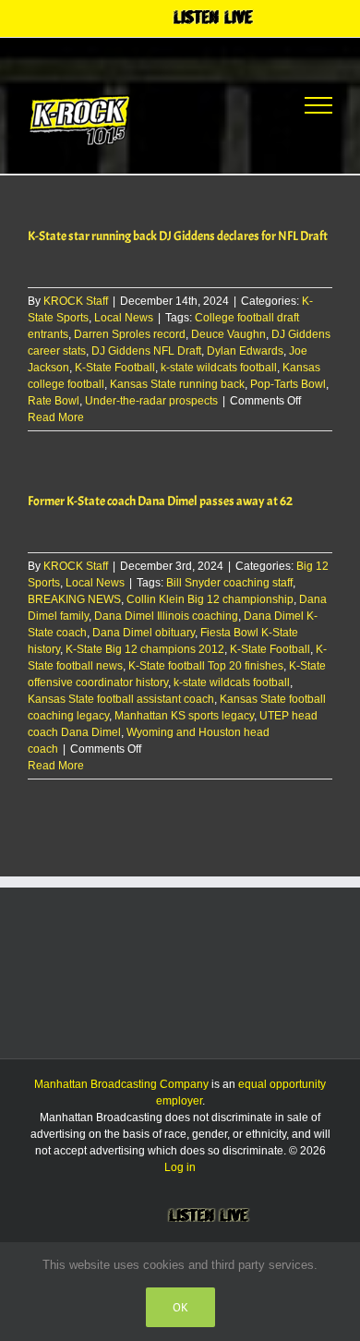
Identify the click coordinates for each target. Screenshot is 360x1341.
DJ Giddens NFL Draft (146, 350)
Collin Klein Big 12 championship (210, 599)
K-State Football (115, 367)
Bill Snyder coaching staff (229, 582)
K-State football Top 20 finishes (205, 665)
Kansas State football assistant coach (121, 699)
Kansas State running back (177, 384)
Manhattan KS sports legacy (184, 715)
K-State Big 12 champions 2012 (145, 649)
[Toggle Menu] (318, 105)
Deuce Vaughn (228, 334)
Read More (56, 417)
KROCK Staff (75, 301)
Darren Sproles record (130, 334)
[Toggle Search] (250, 104)
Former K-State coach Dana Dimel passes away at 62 (160, 501)
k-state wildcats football (219, 367)
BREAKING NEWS (74, 599)
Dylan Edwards (245, 350)
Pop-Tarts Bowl (288, 384)
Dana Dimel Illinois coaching (166, 616)
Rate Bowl (53, 400)
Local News (123, 317)
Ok (180, 1307)
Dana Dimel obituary (143, 632)
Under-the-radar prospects (151, 400)
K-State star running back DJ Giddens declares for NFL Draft (178, 236)
